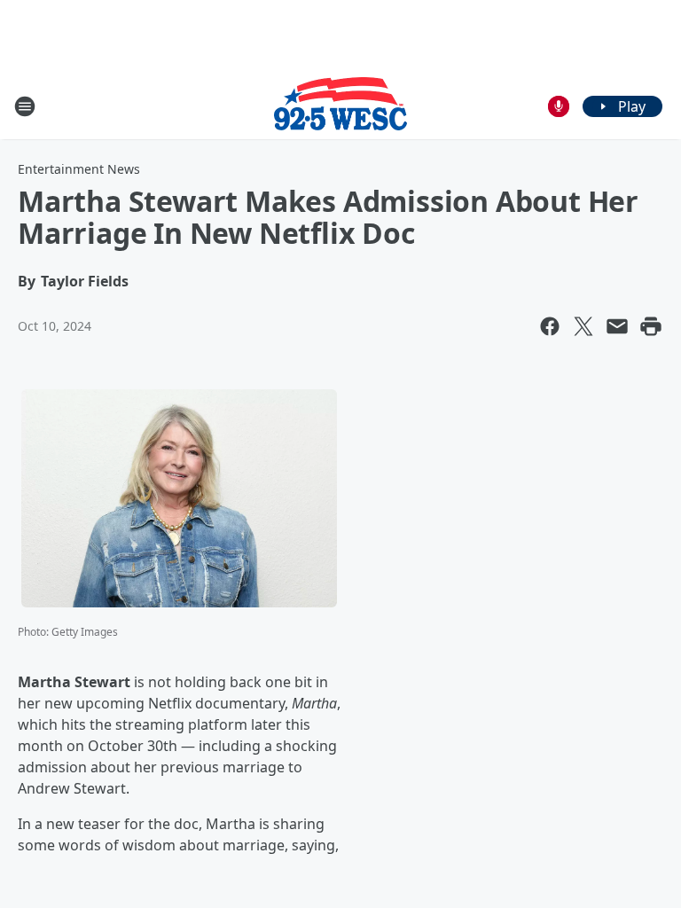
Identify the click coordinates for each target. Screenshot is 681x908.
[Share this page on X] (583, 326)
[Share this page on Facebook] (549, 326)
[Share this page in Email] (617, 326)
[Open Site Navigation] (24, 106)
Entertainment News (79, 168)
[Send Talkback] (558, 106)
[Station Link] (340, 106)
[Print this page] (650, 326)
